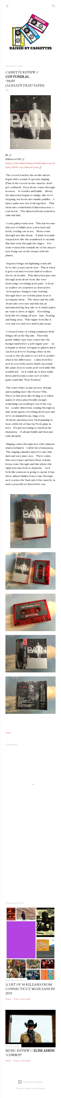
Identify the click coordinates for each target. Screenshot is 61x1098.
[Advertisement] (30, 863)
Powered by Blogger (33, 1082)
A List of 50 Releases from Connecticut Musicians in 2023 (30, 988)
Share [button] (8, 732)
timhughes (39, 1088)
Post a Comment (22, 999)
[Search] (54, 5)
